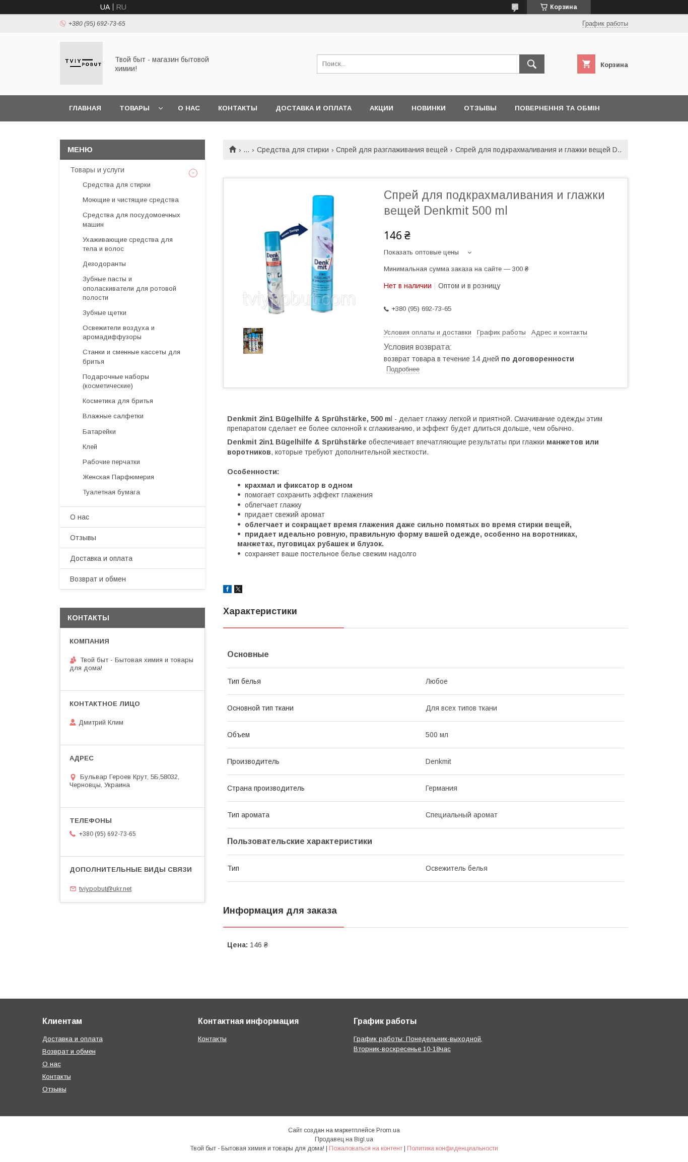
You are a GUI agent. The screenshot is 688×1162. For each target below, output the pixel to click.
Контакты (237, 108)
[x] (238, 591)
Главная (85, 108)
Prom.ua (388, 1130)
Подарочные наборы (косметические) (116, 381)
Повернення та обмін (557, 108)
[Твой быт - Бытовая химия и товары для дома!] (81, 82)
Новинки (428, 108)
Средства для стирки (293, 150)
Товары (134, 108)
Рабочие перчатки (111, 462)
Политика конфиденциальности (452, 1148)
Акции (381, 108)
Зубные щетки (104, 312)
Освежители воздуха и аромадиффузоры (119, 332)
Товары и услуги (97, 170)
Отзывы (480, 108)
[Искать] (531, 64)
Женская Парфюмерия (118, 477)
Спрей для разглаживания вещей (392, 150)
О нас (189, 108)
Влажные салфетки (113, 416)
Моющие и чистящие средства (131, 200)
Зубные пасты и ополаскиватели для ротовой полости (129, 288)
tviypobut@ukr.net (105, 888)
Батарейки (99, 431)
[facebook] (227, 591)
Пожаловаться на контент (365, 1148)
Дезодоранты (104, 264)
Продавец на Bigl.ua (344, 1139)
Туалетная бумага (111, 492)
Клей (90, 446)
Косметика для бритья (118, 401)
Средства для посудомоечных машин (131, 219)
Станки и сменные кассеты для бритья (131, 356)
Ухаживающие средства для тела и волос (128, 244)
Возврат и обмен (98, 579)
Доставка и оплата (314, 108)
